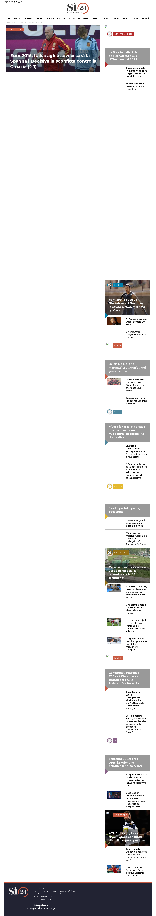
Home (8, 18)
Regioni (17, 18)
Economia (49, 18)
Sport (126, 18)
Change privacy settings (41, 908)
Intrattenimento (91, 18)
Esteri (39, 18)
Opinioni (145, 18)
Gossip (71, 18)
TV (79, 18)
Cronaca (28, 18)
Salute (106, 18)
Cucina (135, 18)
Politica (61, 18)
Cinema (116, 18)
